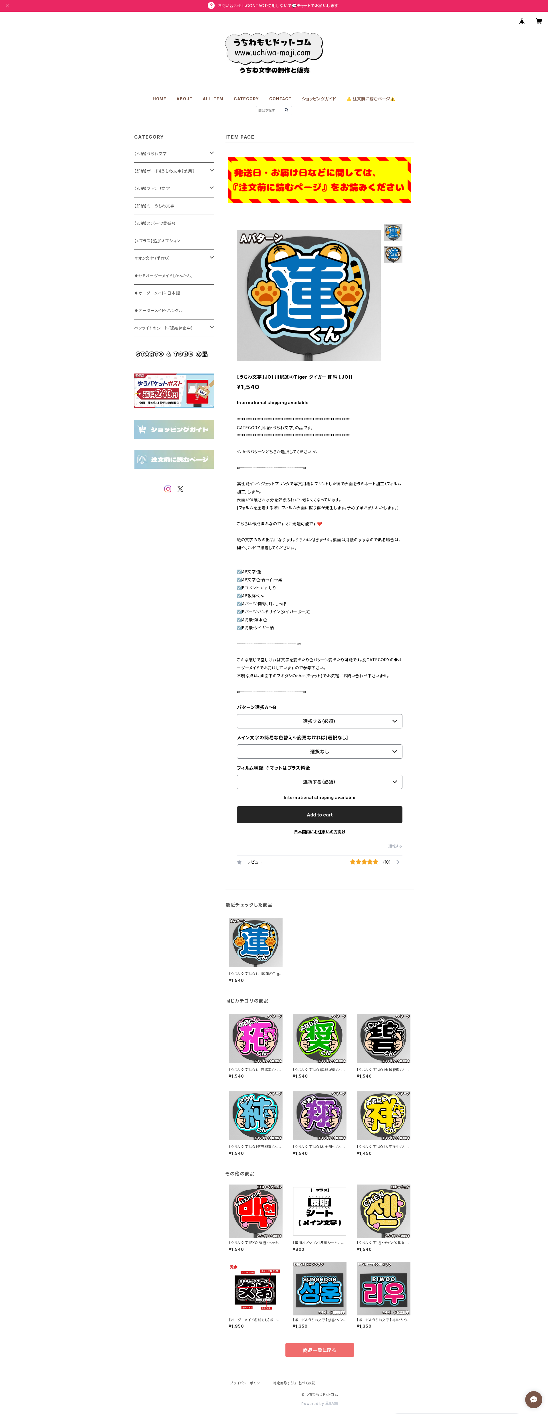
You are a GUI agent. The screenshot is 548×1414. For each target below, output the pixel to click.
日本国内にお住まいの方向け (319, 831)
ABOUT (184, 98)
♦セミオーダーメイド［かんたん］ (163, 275)
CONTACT (280, 98)
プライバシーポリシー (247, 1383)
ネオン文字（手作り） (152, 258)
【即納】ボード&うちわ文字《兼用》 (164, 171)
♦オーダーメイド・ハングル (158, 310)
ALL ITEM (213, 98)
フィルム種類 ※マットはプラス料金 (273, 768)
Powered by (313, 1403)
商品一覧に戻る (319, 1350)
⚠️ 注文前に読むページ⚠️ (370, 98)
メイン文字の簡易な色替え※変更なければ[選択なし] (292, 737)
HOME (159, 98)
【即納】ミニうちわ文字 (154, 205)
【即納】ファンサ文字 (152, 188)
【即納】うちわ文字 (150, 153)
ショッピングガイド (319, 98)
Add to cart (320, 815)
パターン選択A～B (257, 707)
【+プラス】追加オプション (157, 240)
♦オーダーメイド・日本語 (157, 293)
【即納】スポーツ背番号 (155, 223)
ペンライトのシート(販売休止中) (163, 327)
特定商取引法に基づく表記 (294, 1383)
